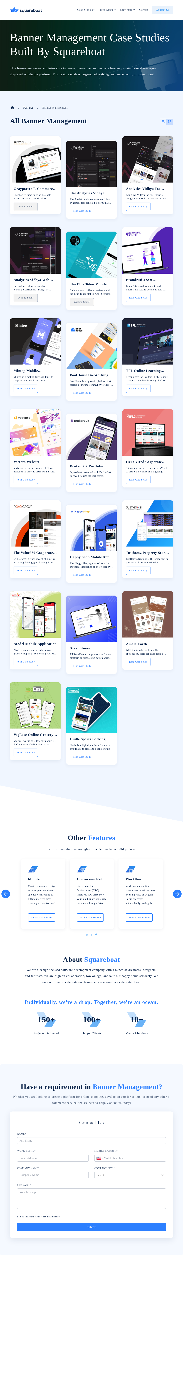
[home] (12, 108)
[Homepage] (26, 10)
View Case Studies (42, 917)
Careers (143, 9)
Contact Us (162, 9)
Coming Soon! (26, 206)
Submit (92, 1227)
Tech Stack (106, 9)
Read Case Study (82, 211)
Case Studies (85, 9)
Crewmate (126, 9)
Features (28, 107)
